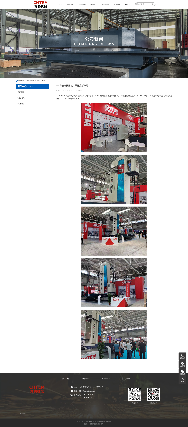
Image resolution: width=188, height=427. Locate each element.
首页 (60, 4)
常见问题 (21, 104)
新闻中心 (105, 4)
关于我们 (70, 4)
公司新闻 (42, 80)
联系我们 (117, 4)
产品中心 (82, 4)
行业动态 (21, 98)
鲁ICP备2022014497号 (97, 424)
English (127, 4)
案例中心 (93, 4)
